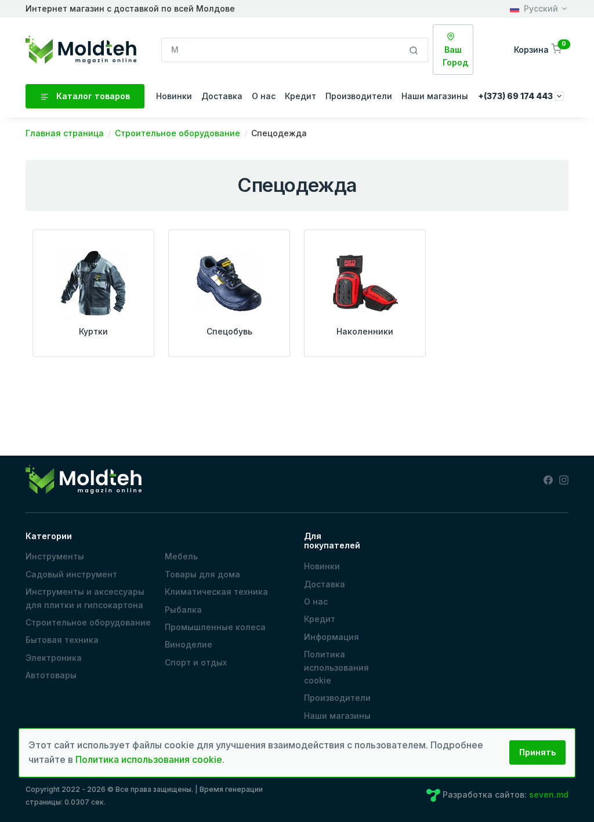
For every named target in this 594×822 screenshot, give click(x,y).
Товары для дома (202, 574)
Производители (358, 96)
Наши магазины (434, 96)
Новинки (174, 96)
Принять (537, 752)
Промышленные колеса (215, 627)
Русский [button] (541, 8)
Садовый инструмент (71, 574)
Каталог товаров (92, 96)
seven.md (548, 794)
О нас (264, 96)
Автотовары (51, 675)
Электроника (54, 658)
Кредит (300, 96)
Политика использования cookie (336, 667)
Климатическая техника (216, 592)
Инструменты (55, 556)
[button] (539, 49)
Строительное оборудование (88, 622)
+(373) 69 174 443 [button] (516, 96)
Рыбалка (183, 609)
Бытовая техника (62, 640)
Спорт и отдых (196, 662)
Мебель (181, 556)
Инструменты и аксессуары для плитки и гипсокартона (85, 598)
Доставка (221, 96)
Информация (331, 637)
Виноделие (188, 644)
